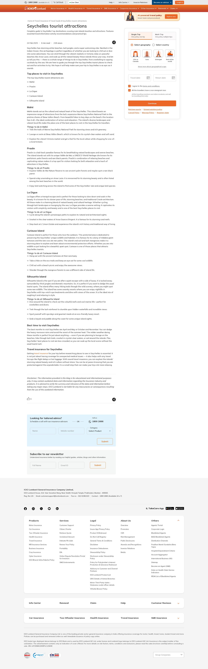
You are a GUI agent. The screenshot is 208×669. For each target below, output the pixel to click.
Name (35, 431)
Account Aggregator (159, 555)
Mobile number (67, 431)
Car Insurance (34, 529)
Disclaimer (94, 544)
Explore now (171, 16)
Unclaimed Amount (67, 537)
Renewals (162, 8)
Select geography (142, 45)
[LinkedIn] (57, 508)
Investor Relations (140, 2)
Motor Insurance (58, 8)
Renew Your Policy (67, 544)
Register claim (163, 112)
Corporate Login (157, 529)
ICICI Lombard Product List (100, 575)
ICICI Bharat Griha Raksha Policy (41, 560)
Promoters (125, 529)
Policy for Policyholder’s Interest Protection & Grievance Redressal (103, 563)
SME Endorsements (67, 562)
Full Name (36, 465)
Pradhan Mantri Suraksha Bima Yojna (163, 545)
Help (111, 2)
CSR (122, 533)
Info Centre (123, 2)
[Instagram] (33, 508)
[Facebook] (25, 508)
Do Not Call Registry (98, 537)
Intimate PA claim (66, 541)
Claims (173, 8)
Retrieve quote (134, 109)
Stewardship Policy (97, 552)
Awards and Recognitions (131, 544)
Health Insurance (75, 8)
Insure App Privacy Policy (100, 529)
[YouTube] (49, 508)
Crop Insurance (35, 552)
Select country (162, 45)
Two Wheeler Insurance (38, 533)
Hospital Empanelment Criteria (163, 551)
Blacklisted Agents (158, 533)
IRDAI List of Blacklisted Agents (163, 576)
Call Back (59, 2)
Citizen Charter (65, 529)
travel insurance (41, 353)
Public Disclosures (128, 541)
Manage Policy (148, 112)
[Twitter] (41, 508)
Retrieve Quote (65, 533)
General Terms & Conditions (101, 541)
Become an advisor (161, 2)
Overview (124, 525)
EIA (61, 552)
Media (123, 552)
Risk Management (128, 537)
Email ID (64, 465)
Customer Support (67, 525)
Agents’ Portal (157, 525)
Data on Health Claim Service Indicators (162, 571)
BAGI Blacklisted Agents (160, 537)
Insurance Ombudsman (99, 548)
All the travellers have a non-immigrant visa (149, 90)
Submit (104, 441)
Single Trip (138, 35)
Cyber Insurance (35, 556)
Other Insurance (148, 8)
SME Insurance (110, 8)
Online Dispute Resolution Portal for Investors (72, 557)
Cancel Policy (133, 112)
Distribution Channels (159, 541)
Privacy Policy (95, 525)
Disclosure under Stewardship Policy (102, 557)
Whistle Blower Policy (98, 589)
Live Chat (75, 2)
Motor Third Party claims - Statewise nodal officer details (102, 583)
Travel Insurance (93, 8)
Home (30, 21)
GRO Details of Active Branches (102, 579)
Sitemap (154, 562)
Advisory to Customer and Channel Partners (104, 570)
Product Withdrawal (98, 533)
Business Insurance (36, 548)
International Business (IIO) (161, 558)
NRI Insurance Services (38, 544)
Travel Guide (55, 21)
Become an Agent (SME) (160, 566)
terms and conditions (151, 86)
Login (179, 2)
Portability (64, 548)
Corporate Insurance (128, 8)
